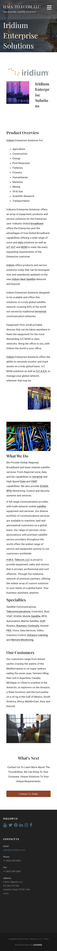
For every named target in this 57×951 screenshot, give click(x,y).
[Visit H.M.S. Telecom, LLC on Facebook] (31, 826)
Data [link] (23, 481)
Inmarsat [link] (37, 476)
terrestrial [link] (40, 311)
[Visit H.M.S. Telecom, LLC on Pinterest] (16, 826)
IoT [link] (8, 247)
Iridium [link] (10, 140)
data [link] (20, 242)
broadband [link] (37, 223)
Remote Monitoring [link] (22, 639)
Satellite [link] (31, 279)
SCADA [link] (44, 486)
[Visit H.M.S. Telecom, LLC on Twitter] (10, 826)
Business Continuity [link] (27, 625)
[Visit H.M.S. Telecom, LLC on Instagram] (26, 826)
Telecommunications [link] (18, 611)
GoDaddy (37, 944)
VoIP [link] (42, 621)
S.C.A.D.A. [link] (41, 371)
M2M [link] (24, 247)
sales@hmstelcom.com (14, 850)
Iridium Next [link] (19, 279)
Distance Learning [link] (37, 635)
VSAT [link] (34, 481)
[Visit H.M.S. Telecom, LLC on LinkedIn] (21, 826)
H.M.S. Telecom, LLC (21, 6)
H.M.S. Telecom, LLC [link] (18, 559)
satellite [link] (41, 506)
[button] (49, 7)
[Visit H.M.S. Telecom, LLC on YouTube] (5, 826)
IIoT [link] (13, 247)
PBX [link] (8, 630)
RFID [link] (9, 490)
